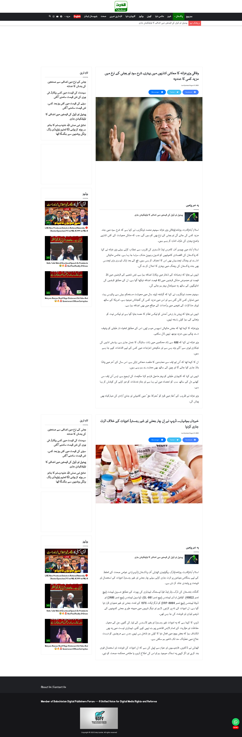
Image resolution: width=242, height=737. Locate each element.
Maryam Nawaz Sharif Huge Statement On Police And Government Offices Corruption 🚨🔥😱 (66, 300)
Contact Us (59, 687)
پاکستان (179, 16)
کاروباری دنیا (130, 16)
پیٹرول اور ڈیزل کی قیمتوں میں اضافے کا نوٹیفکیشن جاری (163, 23)
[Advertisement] (121, 45)
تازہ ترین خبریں (116, 16)
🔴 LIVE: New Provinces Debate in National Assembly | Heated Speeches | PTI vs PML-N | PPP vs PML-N (66, 229)
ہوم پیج (189, 16)
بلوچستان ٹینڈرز (90, 16)
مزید (68, 16)
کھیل (149, 16)
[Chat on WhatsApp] (235, 722)
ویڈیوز (141, 16)
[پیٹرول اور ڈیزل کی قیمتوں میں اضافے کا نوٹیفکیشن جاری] (192, 217)
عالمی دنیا (159, 16)
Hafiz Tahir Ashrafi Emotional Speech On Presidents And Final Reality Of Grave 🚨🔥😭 (67, 265)
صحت (103, 16)
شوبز (169, 16)
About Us (46, 687)
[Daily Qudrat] (121, 6)
